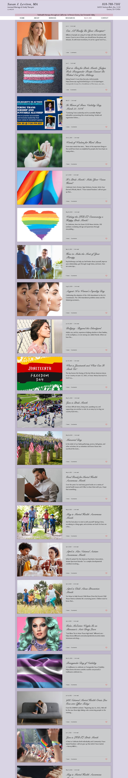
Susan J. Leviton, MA (25, 4)
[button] (52, 18)
